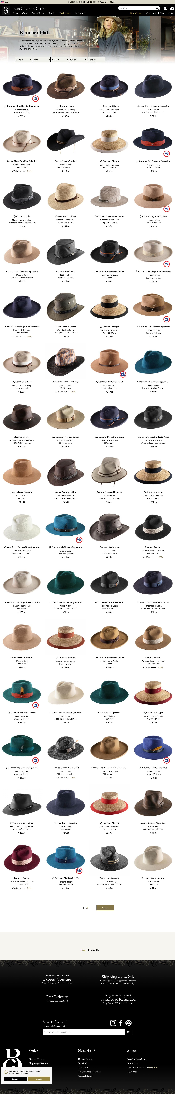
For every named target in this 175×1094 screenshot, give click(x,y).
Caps (24, 13)
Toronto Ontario (66, 436)
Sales (170, 13)
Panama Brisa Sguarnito (21, 547)
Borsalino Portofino (109, 216)
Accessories (80, 13)
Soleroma (109, 878)
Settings (15, 1079)
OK (128, 1032)
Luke (67, 106)
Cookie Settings (85, 1075)
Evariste (153, 547)
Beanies (51, 13)
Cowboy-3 (65, 381)
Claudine (65, 161)
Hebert (21, 436)
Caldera (65, 216)
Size (36, 59)
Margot (111, 161)
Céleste (111, 106)
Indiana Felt (65, 767)
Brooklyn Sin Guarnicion (23, 106)
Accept (39, 1079)
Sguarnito (22, 492)
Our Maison (136, 13)
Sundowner (65, 271)
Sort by (92, 59)
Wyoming (153, 822)
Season (55, 59)
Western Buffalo (21, 822)
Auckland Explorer (109, 492)
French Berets (37, 13)
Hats (15, 13)
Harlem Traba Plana (153, 436)
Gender (19, 59)
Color (73, 59)
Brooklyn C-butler (22, 161)
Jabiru (65, 326)
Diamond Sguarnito (153, 106)
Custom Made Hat (155, 13)
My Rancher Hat (154, 216)
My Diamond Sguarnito (154, 161)
